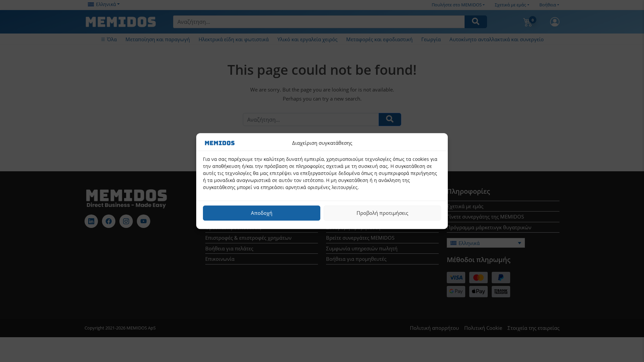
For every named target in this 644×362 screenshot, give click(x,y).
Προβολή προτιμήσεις (382, 212)
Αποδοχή (261, 212)
